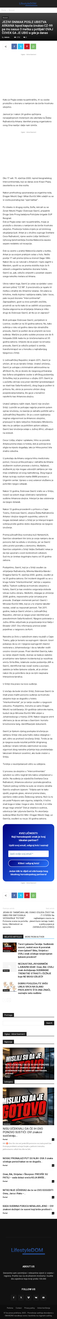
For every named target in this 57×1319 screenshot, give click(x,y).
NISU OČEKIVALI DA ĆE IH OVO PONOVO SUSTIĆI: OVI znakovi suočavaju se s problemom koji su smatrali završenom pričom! (27, 1069)
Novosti (12, 10)
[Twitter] (20, 46)
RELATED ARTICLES (13, 937)
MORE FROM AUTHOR (34, 937)
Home (3, 10)
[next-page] (9, 1000)
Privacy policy (29, 1308)
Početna (10, 1308)
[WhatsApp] (33, 46)
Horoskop (7, 951)
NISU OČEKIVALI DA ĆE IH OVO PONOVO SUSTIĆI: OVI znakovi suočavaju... (23, 1132)
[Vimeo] (28, 1297)
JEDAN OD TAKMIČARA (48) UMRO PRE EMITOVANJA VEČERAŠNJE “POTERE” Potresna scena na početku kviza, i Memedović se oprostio (15, 919)
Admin (6, 37)
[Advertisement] (28, 75)
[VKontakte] (36, 1297)
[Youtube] (43, 1297)
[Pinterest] (27, 46)
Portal (7, 1077)
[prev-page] (4, 1000)
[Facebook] (14, 46)
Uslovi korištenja (43, 1308)
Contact (19, 1308)
